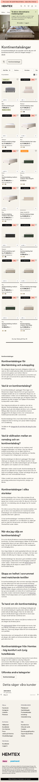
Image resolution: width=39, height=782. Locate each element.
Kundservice (25, 725)
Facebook (5, 708)
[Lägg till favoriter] (17, 79)
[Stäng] (36, 12)
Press (4, 731)
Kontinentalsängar (14, 62)
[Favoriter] (28, 6)
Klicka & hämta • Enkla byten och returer (19, 779)
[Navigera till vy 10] (11, 137)
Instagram (5, 710)
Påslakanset (24, 708)
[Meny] (36, 6)
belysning (32, 593)
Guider (23, 736)
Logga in (4, 746)
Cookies (23, 729)
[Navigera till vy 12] (13, 137)
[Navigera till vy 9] (10, 137)
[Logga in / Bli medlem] (25, 6)
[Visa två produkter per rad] (34, 75)
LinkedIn (5, 712)
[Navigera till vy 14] (15, 137)
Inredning (24, 714)
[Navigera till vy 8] (9, 137)
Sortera (16, 70)
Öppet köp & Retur (27, 734)
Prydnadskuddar (26, 712)
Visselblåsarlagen (7, 736)
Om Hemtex (6, 729)
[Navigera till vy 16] (17, 137)
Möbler (3, 12)
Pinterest (5, 714)
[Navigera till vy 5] (6, 137)
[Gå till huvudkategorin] (3, 62)
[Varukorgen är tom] (32, 6)
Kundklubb (5, 727)
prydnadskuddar (29, 585)
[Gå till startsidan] (7, 6)
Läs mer (3, 54)
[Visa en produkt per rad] (36, 75)
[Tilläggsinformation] (10, 108)
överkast (20, 585)
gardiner (4, 587)
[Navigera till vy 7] (8, 137)
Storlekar (27, 70)
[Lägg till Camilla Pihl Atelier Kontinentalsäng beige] (36, 208)
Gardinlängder (25, 710)
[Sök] (21, 6)
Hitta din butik (25, 727)
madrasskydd (8, 625)
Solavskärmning (26, 717)
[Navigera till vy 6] (7, 137)
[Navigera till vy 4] (5, 137)
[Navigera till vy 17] (18, 137)
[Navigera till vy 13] (14, 137)
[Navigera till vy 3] (4, 137)
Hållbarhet (5, 725)
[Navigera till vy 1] (1, 137)
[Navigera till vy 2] (2, 137)
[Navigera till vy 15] (16, 137)
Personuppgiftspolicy (27, 731)
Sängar (9, 12)
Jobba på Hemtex (8, 734)
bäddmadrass (29, 562)
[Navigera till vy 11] (12, 137)
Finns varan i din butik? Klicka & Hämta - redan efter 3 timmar (19, 1)
